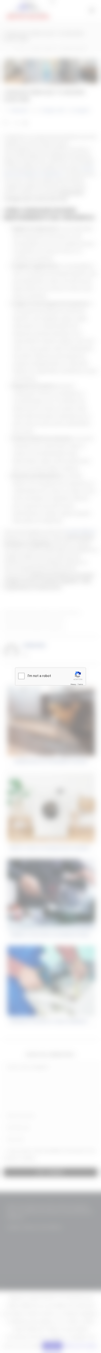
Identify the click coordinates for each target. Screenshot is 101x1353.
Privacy (73, 684)
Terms (80, 684)
